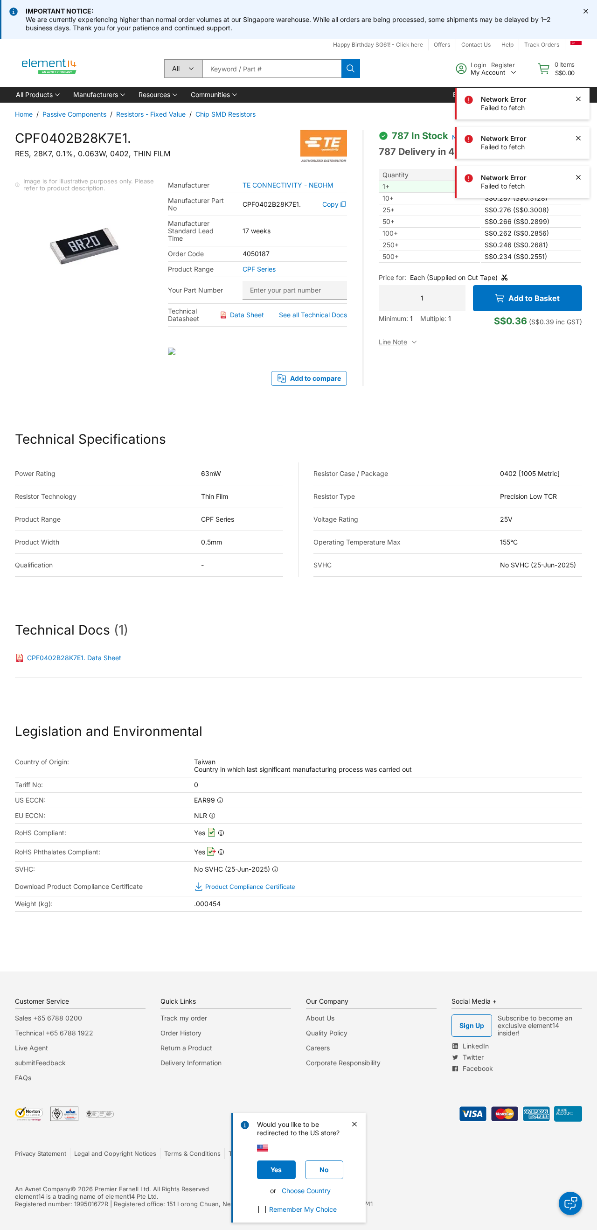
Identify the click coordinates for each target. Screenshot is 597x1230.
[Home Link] (49, 68)
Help (507, 44)
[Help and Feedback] (570, 1203)
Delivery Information (191, 1063)
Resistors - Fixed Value (151, 114)
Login (478, 65)
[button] (37, 95)
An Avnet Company (42, 1189)
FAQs (23, 1078)
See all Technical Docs (313, 315)
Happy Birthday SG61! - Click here (378, 44)
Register (503, 65)
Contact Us (476, 44)
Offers (442, 44)
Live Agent (31, 1048)
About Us (320, 1018)
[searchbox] (271, 68)
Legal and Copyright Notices (115, 1153)
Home (24, 114)
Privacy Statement (40, 1153)
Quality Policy (326, 1033)
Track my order (183, 1018)
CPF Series (259, 269)
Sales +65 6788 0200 (48, 1018)
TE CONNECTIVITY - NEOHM (288, 185)
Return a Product (186, 1048)
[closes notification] (586, 11)
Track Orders (541, 44)
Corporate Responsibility (343, 1063)
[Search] (350, 68)
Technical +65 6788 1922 (54, 1033)
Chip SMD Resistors (225, 114)
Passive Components (74, 114)
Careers (318, 1048)
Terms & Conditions (192, 1153)
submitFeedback (40, 1063)
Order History (180, 1033)
